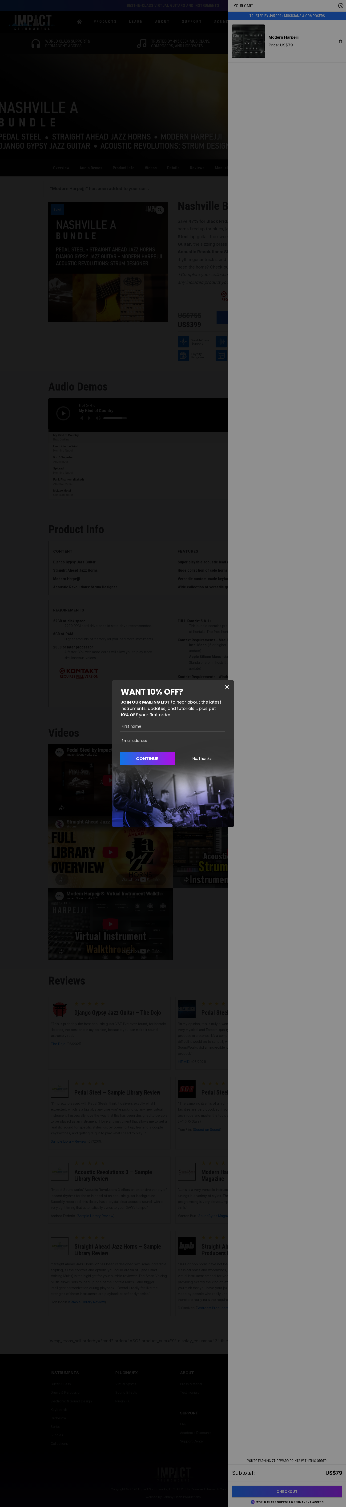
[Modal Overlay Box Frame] (173, 753)
